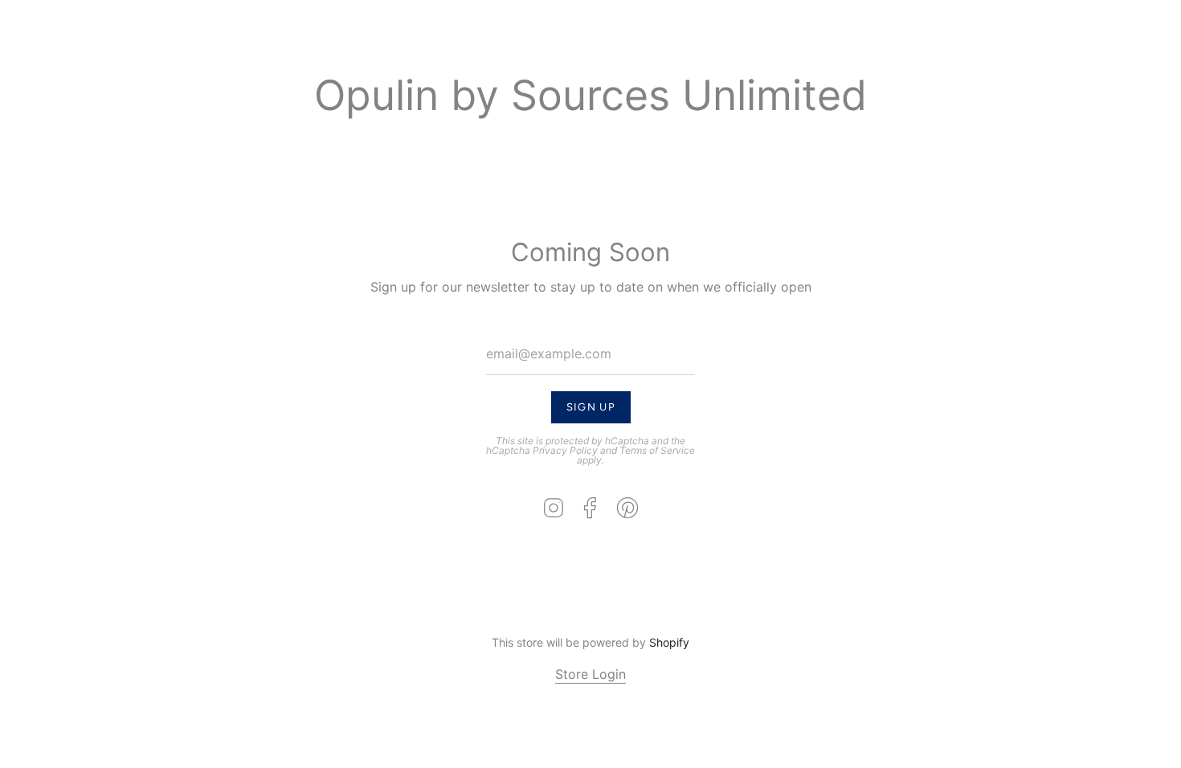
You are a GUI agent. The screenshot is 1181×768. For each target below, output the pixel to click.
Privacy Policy (565, 450)
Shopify (669, 642)
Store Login (590, 674)
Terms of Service (657, 450)
